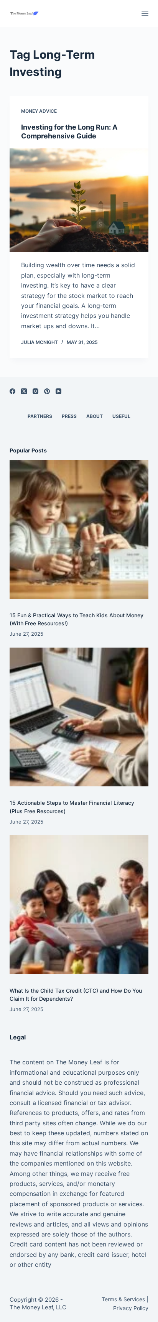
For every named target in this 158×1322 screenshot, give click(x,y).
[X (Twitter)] (24, 391)
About (94, 416)
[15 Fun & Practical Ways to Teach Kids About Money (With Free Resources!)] (79, 529)
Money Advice (39, 111)
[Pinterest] (47, 391)
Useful (121, 416)
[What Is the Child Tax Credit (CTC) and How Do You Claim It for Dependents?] (79, 904)
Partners (40, 416)
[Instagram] (35, 391)
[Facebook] (12, 391)
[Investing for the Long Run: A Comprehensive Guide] (79, 200)
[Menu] (145, 13)
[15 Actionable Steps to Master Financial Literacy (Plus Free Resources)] (79, 717)
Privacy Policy (130, 1308)
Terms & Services (123, 1299)
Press (69, 416)
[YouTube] (58, 391)
